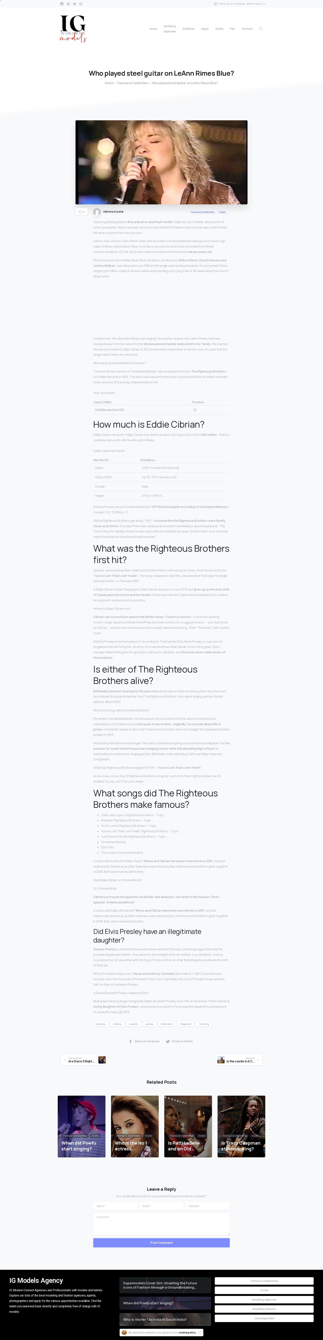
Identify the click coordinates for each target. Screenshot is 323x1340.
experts (133, 1024)
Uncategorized (264, 1318)
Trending (204, 1024)
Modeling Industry (264, 1309)
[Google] (68, 3)
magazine (185, 1024)
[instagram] (81, 3)
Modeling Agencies (264, 1299)
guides (149, 1024)
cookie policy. (187, 1332)
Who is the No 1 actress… (131, 1146)
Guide (264, 1290)
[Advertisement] (161, 308)
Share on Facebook (147, 1041)
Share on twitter (182, 1041)
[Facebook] (62, 3)
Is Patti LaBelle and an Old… (184, 1146)
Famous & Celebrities (132, 83)
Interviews (167, 1024)
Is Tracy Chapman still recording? (240, 1146)
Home (109, 83)
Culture (117, 1024)
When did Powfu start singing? (78, 1146)
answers (100, 1024)
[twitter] (74, 3)
